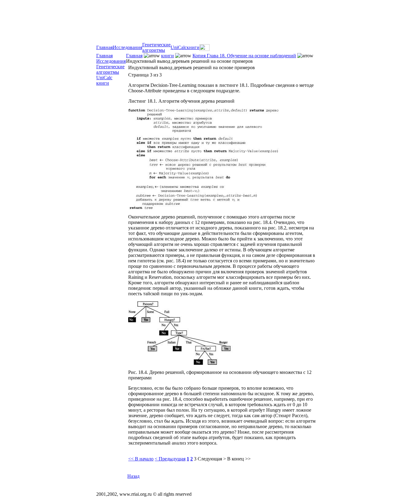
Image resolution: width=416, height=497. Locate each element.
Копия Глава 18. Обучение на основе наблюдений (244, 55)
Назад (133, 476)
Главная (104, 47)
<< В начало (140, 458)
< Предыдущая (170, 458)
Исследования (127, 47)
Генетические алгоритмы (156, 47)
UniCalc (179, 47)
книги (193, 47)
